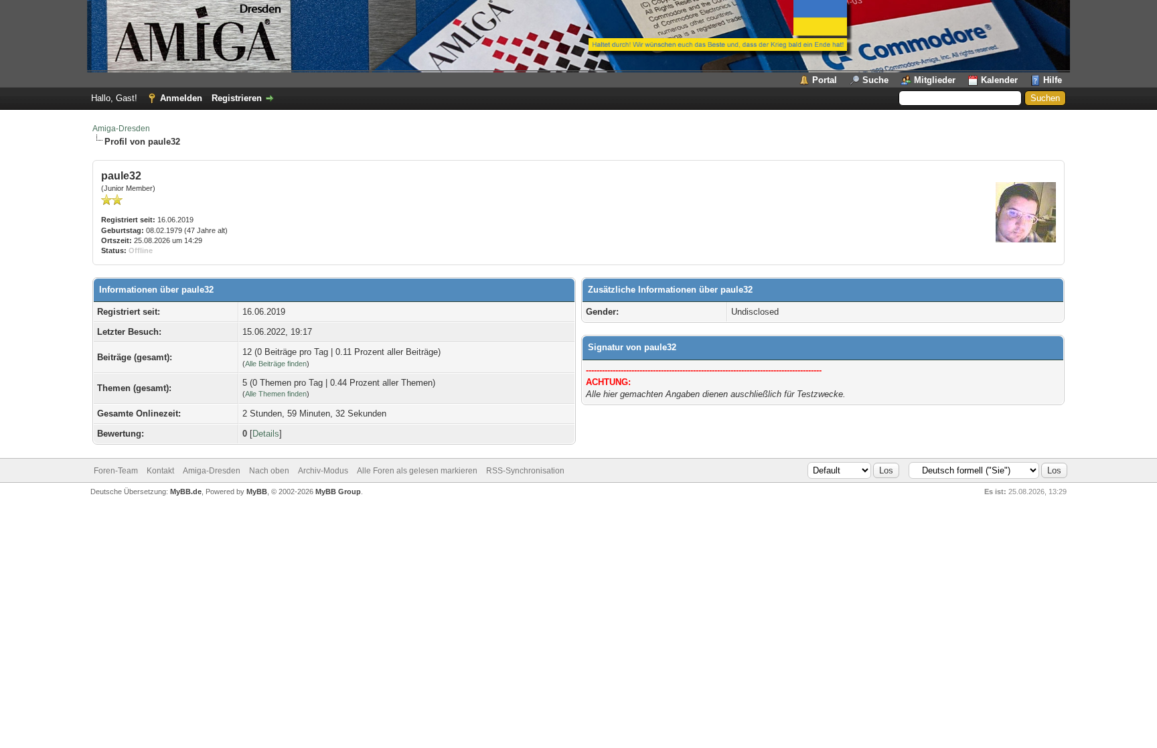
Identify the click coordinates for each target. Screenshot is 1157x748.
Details (265, 434)
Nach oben (269, 470)
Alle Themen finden (276, 394)
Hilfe (1052, 80)
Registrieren (237, 98)
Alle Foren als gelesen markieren (417, 470)
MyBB (256, 492)
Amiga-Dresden (121, 128)
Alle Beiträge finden (276, 364)
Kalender (999, 80)
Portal (824, 80)
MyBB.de (186, 492)
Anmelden (181, 98)
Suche (875, 80)
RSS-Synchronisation (525, 470)
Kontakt (160, 470)
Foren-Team (116, 470)
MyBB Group (338, 492)
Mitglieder (934, 80)
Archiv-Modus (323, 470)
